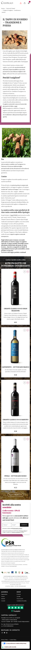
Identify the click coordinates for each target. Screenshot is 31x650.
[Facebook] (2, 633)
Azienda (3, 598)
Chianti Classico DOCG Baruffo (15, 420)
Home (3, 8)
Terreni (3, 596)
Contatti (3, 600)
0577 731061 (14, 621)
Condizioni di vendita (21, 600)
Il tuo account (20, 598)
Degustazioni (4, 594)
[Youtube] (7, 633)
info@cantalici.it (25, 621)
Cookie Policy (13, 639)
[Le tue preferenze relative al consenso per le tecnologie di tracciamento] (2, 647)
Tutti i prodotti (15, 494)
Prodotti (19, 594)
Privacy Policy (23, 530)
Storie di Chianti (10, 8)
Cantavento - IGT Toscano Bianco (15, 367)
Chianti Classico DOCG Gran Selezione (15, 310)
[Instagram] (4, 633)
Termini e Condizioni (16, 532)
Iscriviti (24, 524)
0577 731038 (6, 621)
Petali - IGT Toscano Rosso (15, 476)
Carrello (18, 596)
